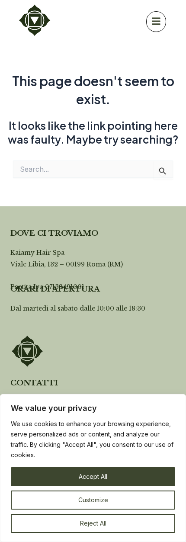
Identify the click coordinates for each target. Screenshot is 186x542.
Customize (93, 500)
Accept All (93, 476)
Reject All (93, 523)
